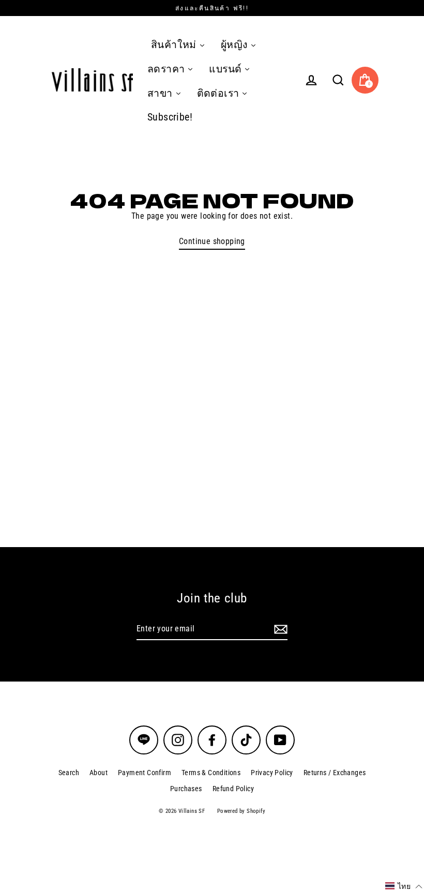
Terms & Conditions (210, 772)
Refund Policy (233, 788)
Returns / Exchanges (335, 772)
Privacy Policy (272, 772)
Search (68, 772)
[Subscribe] (279, 629)
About (98, 772)
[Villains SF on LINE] (143, 739)
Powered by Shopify (241, 811)
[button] (404, 886)
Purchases (186, 788)
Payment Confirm (144, 772)
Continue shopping (212, 241)
